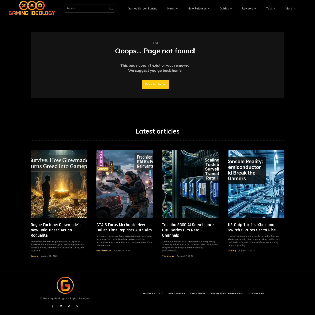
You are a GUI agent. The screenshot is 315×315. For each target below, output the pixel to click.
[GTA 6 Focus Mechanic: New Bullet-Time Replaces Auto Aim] (124, 184)
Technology (168, 256)
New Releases (103, 250)
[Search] (111, 9)
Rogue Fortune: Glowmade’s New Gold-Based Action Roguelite (55, 230)
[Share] (69, 306)
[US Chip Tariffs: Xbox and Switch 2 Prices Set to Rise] (256, 184)
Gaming (34, 256)
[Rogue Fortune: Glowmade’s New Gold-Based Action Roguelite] (59, 184)
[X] (77, 306)
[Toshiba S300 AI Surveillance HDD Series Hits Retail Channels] (190, 184)
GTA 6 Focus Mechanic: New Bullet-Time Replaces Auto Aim (124, 227)
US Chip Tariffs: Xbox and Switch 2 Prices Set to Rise (252, 227)
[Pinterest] (61, 306)
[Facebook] (53, 306)
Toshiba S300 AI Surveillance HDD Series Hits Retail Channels (188, 230)
